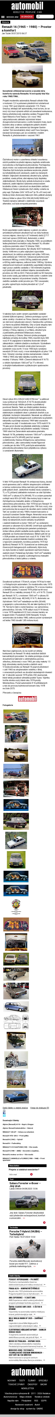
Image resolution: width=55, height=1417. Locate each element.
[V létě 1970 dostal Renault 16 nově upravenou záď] (16, 959)
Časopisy (32, 1384)
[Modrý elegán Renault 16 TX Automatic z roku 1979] (16, 1096)
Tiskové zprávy (16, 1384)
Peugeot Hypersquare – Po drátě (23, 1279)
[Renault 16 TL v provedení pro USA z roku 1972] (16, 1040)
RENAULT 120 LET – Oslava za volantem (18, 1132)
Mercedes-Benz (13, 17)
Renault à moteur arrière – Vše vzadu (18, 1155)
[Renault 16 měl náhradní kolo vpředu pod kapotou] (27, 570)
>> (24, 1218)
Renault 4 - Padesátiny (12, 1143)
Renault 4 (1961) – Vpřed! (13, 1139)
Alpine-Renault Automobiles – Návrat (18, 1128)
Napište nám (13, 1400)
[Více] (44, 1223)
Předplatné (30, 12)
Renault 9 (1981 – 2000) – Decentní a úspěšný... (21, 1151)
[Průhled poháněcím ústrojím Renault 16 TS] (16, 1060)
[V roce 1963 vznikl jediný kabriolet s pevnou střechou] (16, 974)
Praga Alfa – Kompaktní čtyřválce (24, 1288)
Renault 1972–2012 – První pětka (16, 1136)
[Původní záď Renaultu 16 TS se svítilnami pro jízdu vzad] (27, 300)
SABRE (40, 1408)
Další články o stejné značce (15, 1108)
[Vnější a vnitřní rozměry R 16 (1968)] (16, 1022)
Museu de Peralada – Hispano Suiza (24, 1341)
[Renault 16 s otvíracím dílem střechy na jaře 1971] (27, 466)
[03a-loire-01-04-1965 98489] (16, 1079)
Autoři (37, 1404)
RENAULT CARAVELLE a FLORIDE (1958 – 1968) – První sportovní (24, 1159)
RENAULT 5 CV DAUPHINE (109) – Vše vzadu (20, 1147)
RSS (36, 1400)
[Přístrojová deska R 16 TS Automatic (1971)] (27, 636)
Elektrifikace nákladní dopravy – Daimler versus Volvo (27, 1330)
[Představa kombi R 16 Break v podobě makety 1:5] (16, 1007)
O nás (39, 12)
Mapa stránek (26, 1397)
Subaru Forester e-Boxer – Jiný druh (25, 1185)
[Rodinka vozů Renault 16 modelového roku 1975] (16, 716)
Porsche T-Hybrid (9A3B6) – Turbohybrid (25, 1233)
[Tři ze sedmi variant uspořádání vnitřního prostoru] (16, 805)
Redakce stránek (42, 1397)
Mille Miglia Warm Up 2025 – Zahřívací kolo (26, 1319)
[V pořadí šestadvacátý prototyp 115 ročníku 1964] (27, 76)
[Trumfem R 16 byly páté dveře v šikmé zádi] (27, 217)
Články (32, 1380)
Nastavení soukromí (24, 1404)
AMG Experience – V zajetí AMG (22, 1297)
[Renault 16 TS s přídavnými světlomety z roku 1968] (27, 383)
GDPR (43, 1400)
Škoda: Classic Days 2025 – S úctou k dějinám (25, 1307)
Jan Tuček (6, 33)
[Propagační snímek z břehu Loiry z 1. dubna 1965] (27, 147)
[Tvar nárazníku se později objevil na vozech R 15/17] (16, 991)
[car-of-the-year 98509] (16, 907)
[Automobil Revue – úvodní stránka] (27, 20)
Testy (22, 1380)
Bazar (43, 1384)
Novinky (11, 1380)
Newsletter (18, 12)
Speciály (43, 1380)
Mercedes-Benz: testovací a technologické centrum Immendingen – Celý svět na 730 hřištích (26, 1352)
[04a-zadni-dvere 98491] (16, 734)
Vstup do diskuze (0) (39, 1108)
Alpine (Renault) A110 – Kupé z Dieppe (18, 1124)
